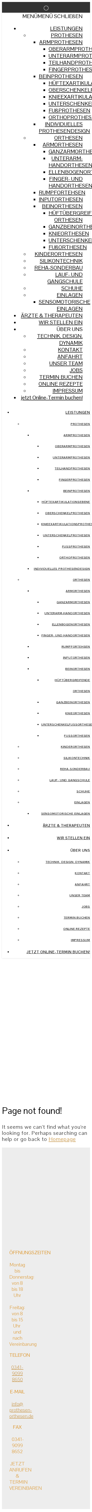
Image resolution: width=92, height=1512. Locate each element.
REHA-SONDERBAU (58, 267)
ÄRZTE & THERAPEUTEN (52, 315)
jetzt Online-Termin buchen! (52, 397)
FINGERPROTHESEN (74, 480)
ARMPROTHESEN (61, 42)
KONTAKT (70, 349)
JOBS (76, 370)
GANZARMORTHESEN (73, 602)
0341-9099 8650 (17, 1373)
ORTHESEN (68, 137)
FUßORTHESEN (68, 247)
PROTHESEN (67, 35)
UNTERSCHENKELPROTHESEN (66, 535)
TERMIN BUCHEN (61, 376)
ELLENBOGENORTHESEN (71, 624)
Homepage (62, 1139)
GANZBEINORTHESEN (73, 702)
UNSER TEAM (66, 363)
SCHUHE (72, 288)
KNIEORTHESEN (69, 233)
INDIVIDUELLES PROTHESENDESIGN (64, 127)
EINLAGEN (70, 294)
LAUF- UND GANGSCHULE (65, 278)
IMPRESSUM (68, 390)
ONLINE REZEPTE (61, 383)
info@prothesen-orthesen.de (21, 1410)
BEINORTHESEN (62, 206)
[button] (52, 16)
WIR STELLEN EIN (61, 322)
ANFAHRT (70, 356)
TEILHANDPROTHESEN (72, 468)
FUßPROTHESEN (69, 110)
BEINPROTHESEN (61, 76)
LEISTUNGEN (66, 28)
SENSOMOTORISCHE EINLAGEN (64, 305)
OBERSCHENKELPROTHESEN (67, 513)
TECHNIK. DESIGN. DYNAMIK (60, 339)
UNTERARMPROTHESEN (71, 457)
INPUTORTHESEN (61, 199)
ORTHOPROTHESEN (74, 557)
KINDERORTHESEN (59, 253)
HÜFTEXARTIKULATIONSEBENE (66, 502)
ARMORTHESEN (63, 144)
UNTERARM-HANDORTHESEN (67, 613)
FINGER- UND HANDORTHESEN (65, 635)
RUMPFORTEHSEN (62, 192)
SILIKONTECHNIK (61, 260)
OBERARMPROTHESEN (72, 446)
